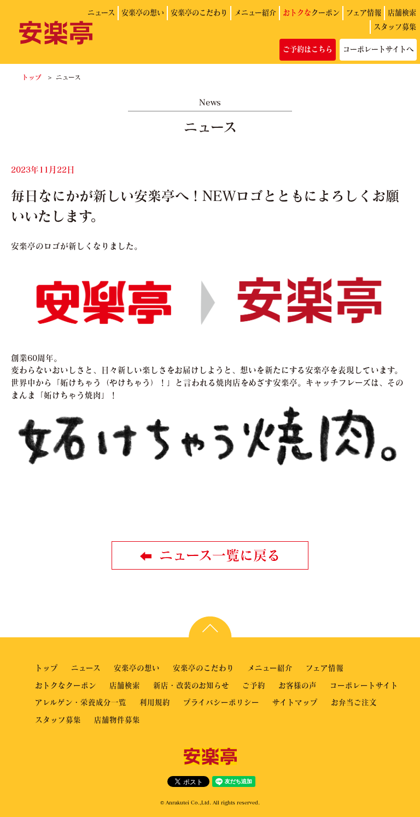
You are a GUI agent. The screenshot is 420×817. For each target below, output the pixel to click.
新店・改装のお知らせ (191, 685)
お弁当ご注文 (354, 702)
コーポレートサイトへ (378, 49)
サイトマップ (295, 702)
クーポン (311, 12)
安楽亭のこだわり (199, 12)
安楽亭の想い (142, 12)
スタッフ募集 (395, 26)
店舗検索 (402, 12)
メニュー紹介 (255, 12)
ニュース (101, 12)
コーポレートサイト (364, 685)
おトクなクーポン (65, 685)
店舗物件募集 (117, 719)
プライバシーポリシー (221, 702)
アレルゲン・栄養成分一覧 (80, 702)
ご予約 (253, 685)
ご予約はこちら (307, 49)
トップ (32, 77)
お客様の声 (297, 685)
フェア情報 (363, 12)
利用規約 (154, 702)
